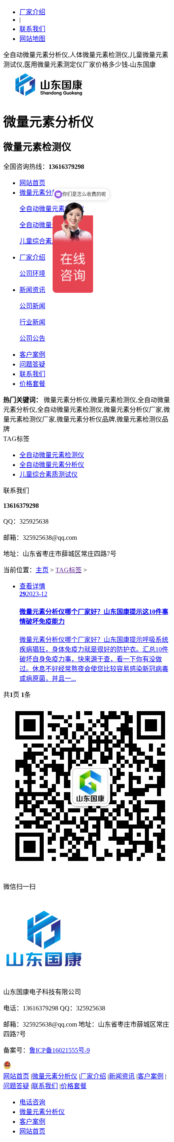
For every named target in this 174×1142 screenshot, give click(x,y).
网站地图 (32, 38)
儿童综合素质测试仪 (48, 241)
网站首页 (32, 182)
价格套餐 (32, 383)
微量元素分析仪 (42, 192)
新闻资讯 (32, 289)
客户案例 (32, 354)
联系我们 (32, 29)
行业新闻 (32, 322)
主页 (42, 570)
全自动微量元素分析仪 (51, 225)
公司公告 (32, 338)
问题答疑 (32, 364)
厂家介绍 (32, 12)
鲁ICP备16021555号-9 (59, 1050)
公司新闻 (32, 306)
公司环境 (32, 273)
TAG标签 (68, 570)
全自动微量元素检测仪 (51, 208)
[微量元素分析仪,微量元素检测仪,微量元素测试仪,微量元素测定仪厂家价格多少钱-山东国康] (50, 99)
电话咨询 (32, 1102)
